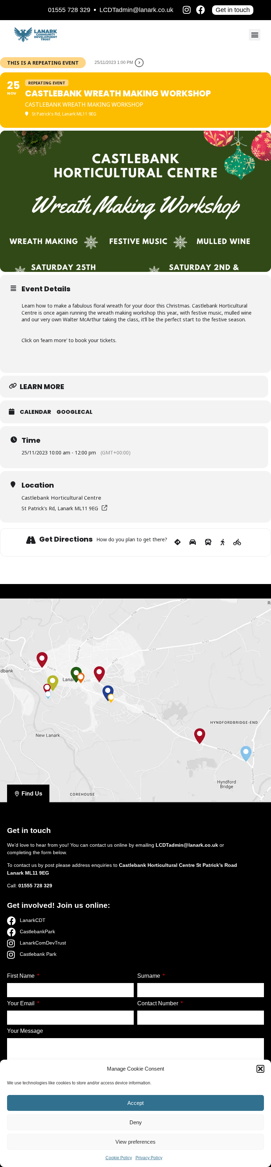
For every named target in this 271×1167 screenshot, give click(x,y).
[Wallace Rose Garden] (48, 694)
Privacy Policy (149, 1157)
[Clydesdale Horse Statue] (199, 733)
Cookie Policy (119, 1157)
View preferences (135, 1142)
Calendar (35, 412)
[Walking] (222, 542)
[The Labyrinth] (47, 687)
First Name (21, 976)
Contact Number (158, 1003)
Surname (149, 976)
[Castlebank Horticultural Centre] (52, 680)
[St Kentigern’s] (111, 697)
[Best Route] (177, 542)
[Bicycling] (237, 542)
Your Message (25, 1031)
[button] (260, 1068)
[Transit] (208, 542)
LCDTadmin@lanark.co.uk (136, 9)
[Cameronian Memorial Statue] (246, 751)
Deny (136, 1122)
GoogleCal (74, 412)
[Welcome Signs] (42, 658)
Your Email (21, 1003)
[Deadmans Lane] (108, 691)
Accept (135, 1103)
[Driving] (192, 542)
